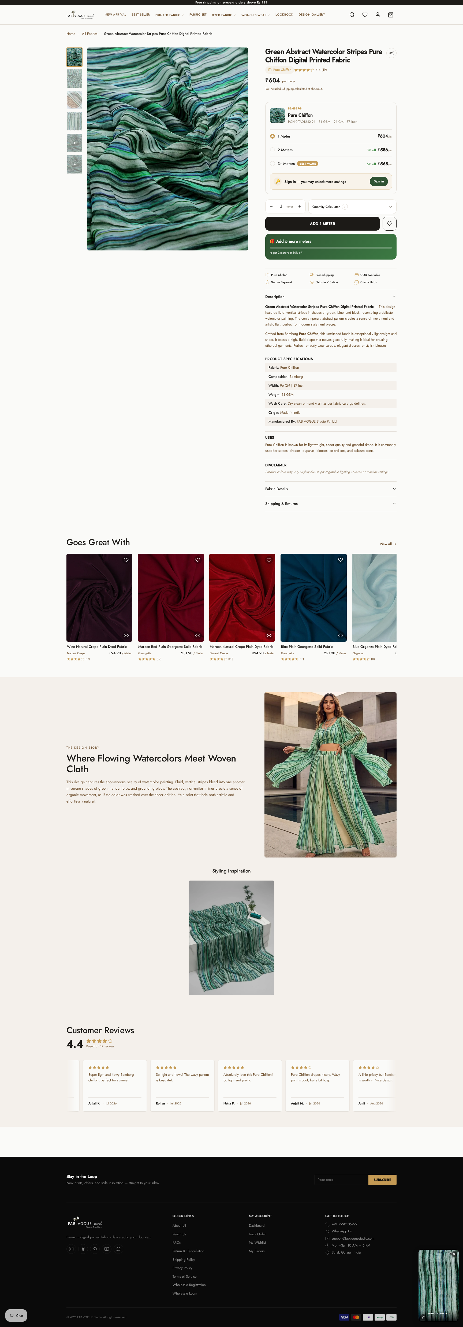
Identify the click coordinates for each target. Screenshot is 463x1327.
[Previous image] (96, 149)
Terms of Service (185, 1276)
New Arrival (115, 14)
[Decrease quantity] (271, 206)
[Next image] (239, 149)
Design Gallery (312, 14)
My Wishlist (257, 1242)
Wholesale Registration (189, 1284)
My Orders (256, 1251)
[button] (345, 207)
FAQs (177, 1242)
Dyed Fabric (222, 15)
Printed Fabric (168, 15)
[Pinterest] (95, 1249)
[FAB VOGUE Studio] (80, 15)
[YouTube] (106, 1249)
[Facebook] (83, 1249)
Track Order (257, 1234)
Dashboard (256, 1225)
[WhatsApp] (118, 1249)
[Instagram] (71, 1249)
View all (386, 543)
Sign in (379, 181)
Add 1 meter (322, 223)
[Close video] (454, 1254)
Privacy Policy (182, 1267)
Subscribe (382, 1179)
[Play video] (74, 143)
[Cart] (391, 15)
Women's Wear (254, 15)
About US (179, 1225)
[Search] (352, 15)
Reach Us (179, 1234)
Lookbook (284, 14)
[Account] (378, 15)
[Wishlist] (365, 15)
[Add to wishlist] (390, 224)
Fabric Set (198, 14)
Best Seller (141, 14)
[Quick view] (126, 635)
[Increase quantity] (299, 206)
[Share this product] (391, 53)
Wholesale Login (185, 1293)
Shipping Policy (184, 1259)
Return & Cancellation (188, 1251)
